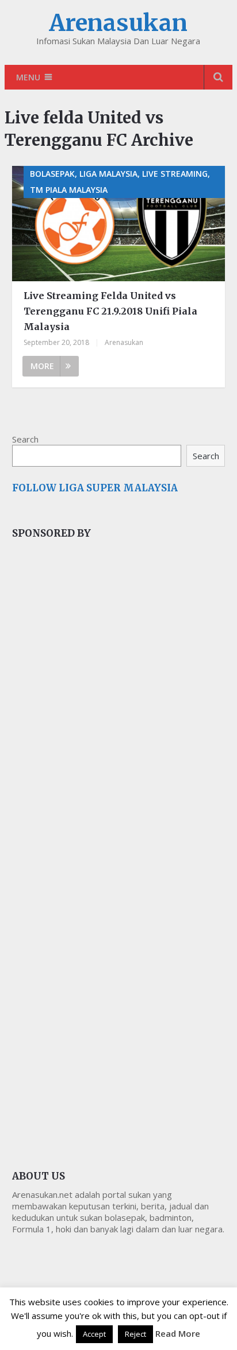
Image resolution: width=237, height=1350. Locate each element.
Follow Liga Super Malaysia (95, 488)
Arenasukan (118, 23)
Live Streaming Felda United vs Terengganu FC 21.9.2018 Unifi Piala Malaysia (110, 311)
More (42, 365)
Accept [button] (94, 1334)
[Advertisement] (98, 741)
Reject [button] (135, 1334)
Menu (28, 77)
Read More (177, 1333)
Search (25, 439)
